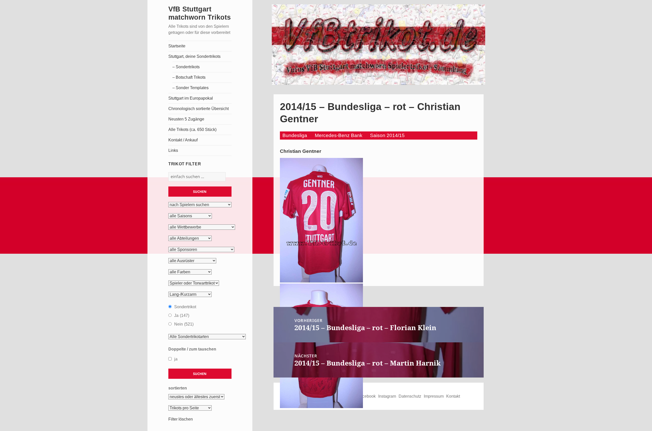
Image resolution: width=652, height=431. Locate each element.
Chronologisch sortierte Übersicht (198, 108)
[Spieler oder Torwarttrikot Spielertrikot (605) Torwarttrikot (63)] (193, 283)
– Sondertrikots (186, 67)
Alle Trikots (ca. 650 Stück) (192, 129)
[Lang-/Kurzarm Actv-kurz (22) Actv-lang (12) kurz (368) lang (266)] (190, 294)
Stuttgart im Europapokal (190, 98)
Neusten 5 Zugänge (186, 119)
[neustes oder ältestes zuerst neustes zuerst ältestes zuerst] (196, 397)
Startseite (176, 46)
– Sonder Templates (190, 88)
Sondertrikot (185, 307)
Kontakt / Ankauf (183, 140)
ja (176, 359)
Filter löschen (180, 419)
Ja (181, 315)
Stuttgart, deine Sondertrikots (194, 56)
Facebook (367, 396)
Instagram (387, 396)
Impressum (434, 396)
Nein (184, 324)
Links (173, 150)
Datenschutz (410, 396)
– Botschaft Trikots (189, 77)
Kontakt (453, 396)
